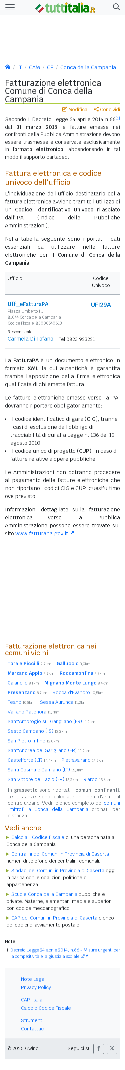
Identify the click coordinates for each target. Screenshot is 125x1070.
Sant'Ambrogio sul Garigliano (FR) (51, 721)
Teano (21, 702)
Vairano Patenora (34, 712)
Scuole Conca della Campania (44, 894)
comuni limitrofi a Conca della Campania (64, 806)
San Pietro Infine (33, 741)
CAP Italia (31, 1000)
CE (50, 67)
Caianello (23, 683)
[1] (118, 118)
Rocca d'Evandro (78, 692)
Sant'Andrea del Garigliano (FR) (49, 750)
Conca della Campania (88, 67)
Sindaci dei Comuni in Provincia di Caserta (57, 871)
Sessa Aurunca (63, 702)
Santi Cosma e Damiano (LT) (46, 770)
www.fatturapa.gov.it (41, 533)
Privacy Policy (36, 987)
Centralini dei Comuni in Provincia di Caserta (60, 854)
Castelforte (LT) (32, 760)
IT (19, 67)
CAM (34, 67)
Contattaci (33, 1029)
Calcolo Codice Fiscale (46, 1008)
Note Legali (33, 979)
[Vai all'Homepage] (65, 7)
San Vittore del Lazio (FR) (43, 779)
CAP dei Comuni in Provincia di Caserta (54, 918)
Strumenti (32, 1020)
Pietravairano (82, 760)
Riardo (97, 779)
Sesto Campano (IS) (37, 731)
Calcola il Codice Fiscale (37, 837)
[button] (115, 7)
